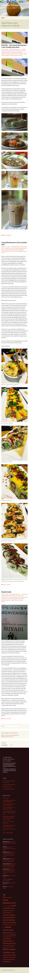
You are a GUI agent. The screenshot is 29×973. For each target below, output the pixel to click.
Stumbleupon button (3, 1)
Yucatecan (9, 957)
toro (10, 600)
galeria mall (17, 249)
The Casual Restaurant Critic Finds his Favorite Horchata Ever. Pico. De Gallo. (9, 818)
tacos (9, 947)
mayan (4, 927)
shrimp (4, 947)
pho (11, 53)
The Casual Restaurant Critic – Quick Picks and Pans (9, 843)
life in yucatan (6, 924)
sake (23, 598)
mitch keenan (5, 879)
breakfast (10, 897)
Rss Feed (27, 1)
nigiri (7, 251)
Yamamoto (20, 600)
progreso (8, 936)
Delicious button (10, 1)
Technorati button (20, 1)
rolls (9, 251)
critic (13, 249)
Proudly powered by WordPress (8, 970)
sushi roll (15, 251)
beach (7, 897)
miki (13, 598)
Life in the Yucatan (9, 922)
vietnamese (20, 53)
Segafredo (3, 600)
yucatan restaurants (18, 55)
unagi (19, 251)
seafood (5, 945)
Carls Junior (17, 595)
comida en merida (5, 52)
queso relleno (12, 936)
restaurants (12, 943)
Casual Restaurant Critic (15, 49)
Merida (22, 597)
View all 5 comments (7, 235)
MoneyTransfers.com (9, 736)
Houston (11, 912)
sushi (12, 251)
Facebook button (22, 1)
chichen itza (5, 905)
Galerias (21, 249)
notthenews (12, 935)
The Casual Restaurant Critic (9, 789)
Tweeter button (25, 1)
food (10, 52)
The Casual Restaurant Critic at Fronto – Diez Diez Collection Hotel (9, 813)
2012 (24, 594)
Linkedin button (15, 1)
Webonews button (13, 1)
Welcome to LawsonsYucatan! (9, 784)
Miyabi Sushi (6, 592)
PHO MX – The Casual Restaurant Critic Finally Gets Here (13, 46)
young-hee (7, 55)
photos (4, 936)
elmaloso (10, 910)
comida (9, 905)
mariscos (12, 924)
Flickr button (5, 1)
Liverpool (3, 251)
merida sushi (9, 598)
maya (15, 924)
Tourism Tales (6, 798)
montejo (20, 598)
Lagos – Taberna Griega (8, 832)
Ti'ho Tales (12, 947)
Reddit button (18, 1)
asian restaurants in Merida (9, 50)
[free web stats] (4, 751)
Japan (10, 597)
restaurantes (15, 53)
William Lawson (23, 251)
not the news (6, 935)
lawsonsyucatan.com (16, 597)
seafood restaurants (11, 945)
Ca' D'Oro (13, 595)
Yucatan (11, 55)
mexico (8, 53)
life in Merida (10, 920)
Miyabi (16, 598)
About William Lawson (7, 786)
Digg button (8, 1)
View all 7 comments (7, 718)
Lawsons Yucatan (15, 52)
